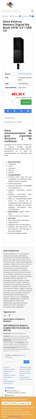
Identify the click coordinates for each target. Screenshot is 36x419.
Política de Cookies (14, 416)
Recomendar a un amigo (13, 122)
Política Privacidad (9, 369)
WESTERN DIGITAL (25, 74)
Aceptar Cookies (25, 403)
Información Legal (25, 367)
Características (10, 118)
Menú (6, 16)
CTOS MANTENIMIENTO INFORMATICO (9, 381)
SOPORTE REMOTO (25, 379)
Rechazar (14, 403)
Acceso (14, 16)
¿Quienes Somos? (25, 373)
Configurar (6, 403)
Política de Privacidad (13, 351)
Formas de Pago (24, 371)
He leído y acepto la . (15, 356)
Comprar (26, 102)
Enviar (26, 362)
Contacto (24, 16)
